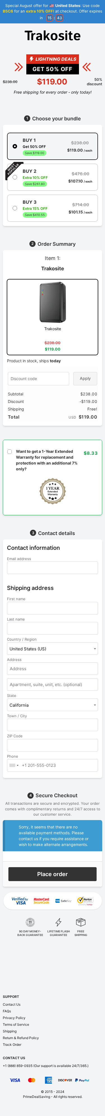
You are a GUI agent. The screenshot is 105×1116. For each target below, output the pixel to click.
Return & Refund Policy (21, 1038)
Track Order (12, 1044)
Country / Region (22, 639)
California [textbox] (19, 705)
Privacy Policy (14, 1018)
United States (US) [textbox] (28, 648)
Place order (52, 874)
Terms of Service (16, 1024)
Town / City (17, 716)
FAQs (7, 1011)
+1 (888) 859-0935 (17, 1066)
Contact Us (11, 1004)
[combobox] (52, 648)
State (12, 695)
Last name (16, 619)
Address (15, 659)
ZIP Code (15, 736)
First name (17, 599)
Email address (19, 558)
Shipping (10, 1031)
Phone (13, 756)
